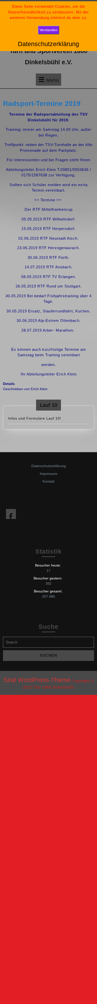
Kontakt (48, 481)
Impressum (48, 474)
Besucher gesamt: (48, 591)
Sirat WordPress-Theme (36, 679)
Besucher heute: (48, 565)
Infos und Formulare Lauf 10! (34, 418)
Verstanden (48, 30)
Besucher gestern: (48, 578)
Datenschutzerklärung (48, 466)
